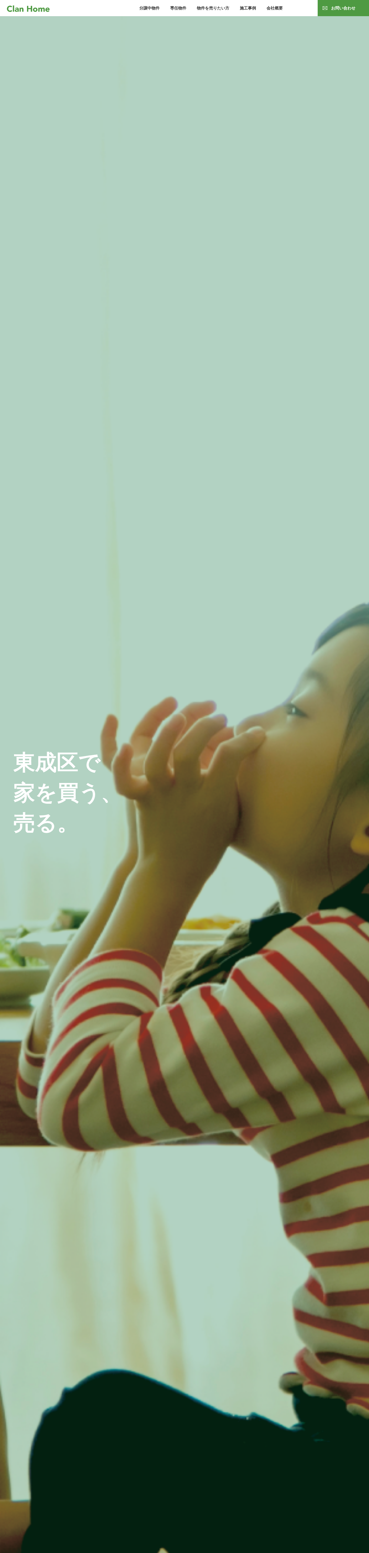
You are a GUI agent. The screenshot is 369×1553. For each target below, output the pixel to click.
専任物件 (178, 8)
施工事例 (248, 8)
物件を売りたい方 (213, 8)
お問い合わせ (343, 8)
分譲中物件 (149, 8)
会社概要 (275, 8)
